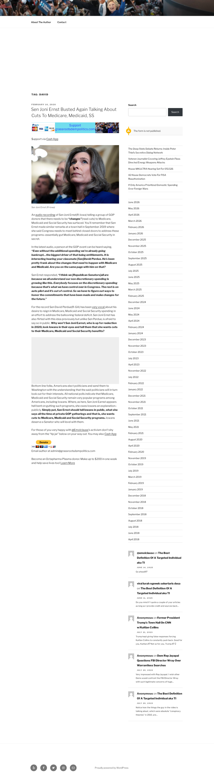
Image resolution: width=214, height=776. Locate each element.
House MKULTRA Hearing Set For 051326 (150, 168)
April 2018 (133, 539)
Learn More (68, 463)
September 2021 (137, 414)
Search (132, 105)
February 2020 (136, 451)
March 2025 (135, 289)
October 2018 (135, 508)
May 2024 (133, 314)
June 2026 (134, 202)
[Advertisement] (107, 53)
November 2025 (137, 245)
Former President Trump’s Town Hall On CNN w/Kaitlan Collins (158, 622)
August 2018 (135, 520)
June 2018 (133, 533)
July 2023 (133, 358)
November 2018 (137, 501)
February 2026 (136, 227)
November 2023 (137, 345)
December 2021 (137, 395)
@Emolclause (80, 430)
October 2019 (135, 464)
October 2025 (135, 252)
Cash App (52, 139)
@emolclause (145, 553)
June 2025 (134, 277)
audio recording (45, 214)
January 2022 (135, 389)
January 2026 (135, 233)
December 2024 (137, 302)
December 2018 (137, 495)
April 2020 (134, 445)
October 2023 (135, 352)
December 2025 (137, 239)
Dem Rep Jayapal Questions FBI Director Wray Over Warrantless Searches (159, 660)
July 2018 (133, 526)
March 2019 (134, 476)
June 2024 (134, 308)
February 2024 (136, 327)
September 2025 (137, 258)
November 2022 (137, 370)
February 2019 (136, 483)
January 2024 (135, 333)
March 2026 (135, 220)
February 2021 (136, 433)
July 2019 (133, 470)
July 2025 (133, 270)
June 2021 (133, 420)
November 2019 (137, 458)
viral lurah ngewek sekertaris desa (158, 583)
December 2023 (137, 339)
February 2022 (136, 383)
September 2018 (137, 514)
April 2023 (133, 364)
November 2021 (137, 401)
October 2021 (135, 408)
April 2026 (133, 214)
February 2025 (136, 295)
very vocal (98, 307)
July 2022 (133, 377)
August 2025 (135, 264)
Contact (61, 22)
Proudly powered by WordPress (111, 767)
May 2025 (133, 283)
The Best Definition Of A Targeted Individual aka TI (159, 557)
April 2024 (133, 320)
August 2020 (135, 439)
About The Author (41, 22)
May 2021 (133, 426)
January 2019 (135, 489)
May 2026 (133, 208)
